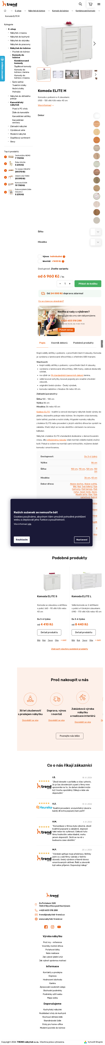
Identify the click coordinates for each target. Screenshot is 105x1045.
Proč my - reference (52, 942)
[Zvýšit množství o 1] (69, 283)
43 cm (94, 478)
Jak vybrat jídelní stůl (53, 957)
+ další (63, 640)
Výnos (52, 256)
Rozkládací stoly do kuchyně (52, 1013)
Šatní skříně (17, 82)
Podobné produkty (83, 343)
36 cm (87, 478)
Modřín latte (81, 494)
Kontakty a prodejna (52, 972)
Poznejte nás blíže (70, 736)
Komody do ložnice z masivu (22, 76)
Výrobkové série (17, 130)
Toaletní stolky (19, 85)
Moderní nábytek (18, 134)
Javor (94, 492)
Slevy (12, 141)
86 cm (94, 462)
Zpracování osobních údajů (52, 987)
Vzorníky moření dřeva (52, 946)
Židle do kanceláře (20, 112)
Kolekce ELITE (43, 412)
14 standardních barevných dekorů (67, 375)
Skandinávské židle (52, 1020)
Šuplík (94, 522)
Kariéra (52, 983)
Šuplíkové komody (22, 66)
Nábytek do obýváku (19, 40)
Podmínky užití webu (52, 994)
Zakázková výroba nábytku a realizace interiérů (82, 712)
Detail (44, 632)
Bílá (74, 486)
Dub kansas (86, 489)
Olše (90, 494)
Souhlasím (22, 539)
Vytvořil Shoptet (96, 1042)
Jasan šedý (85, 492)
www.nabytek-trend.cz (50, 919)
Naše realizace (52, 953)
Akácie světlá (90, 484)
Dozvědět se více (30, 720)
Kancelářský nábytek (16, 103)
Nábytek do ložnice (20, 48)
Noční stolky (18, 88)
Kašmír (94, 497)
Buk (79, 486)
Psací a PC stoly (20, 108)
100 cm (74, 469)
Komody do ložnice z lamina (21, 71)
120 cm (89, 469)
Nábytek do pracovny (20, 44)
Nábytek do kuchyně (19, 37)
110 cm (82, 469)
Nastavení (81, 540)
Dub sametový (89, 495)
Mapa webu (52, 998)
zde (29, 524)
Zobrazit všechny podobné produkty (69, 649)
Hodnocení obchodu (52, 979)
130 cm (95, 470)
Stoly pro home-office (52, 1024)
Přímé (94, 516)
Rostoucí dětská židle (52, 1017)
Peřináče (16, 92)
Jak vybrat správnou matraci (52, 960)
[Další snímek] (94, 43)
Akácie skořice (76, 484)
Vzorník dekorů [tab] (59, 343)
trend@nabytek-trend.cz (52, 914)
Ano (95, 534)
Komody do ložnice (18, 56)
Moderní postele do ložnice (52, 1028)
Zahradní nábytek (18, 126)
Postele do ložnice (21, 52)
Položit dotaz (66, 330)
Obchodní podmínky (52, 990)
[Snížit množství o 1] (60, 283)
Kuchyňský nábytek (52, 1009)
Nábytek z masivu (18, 33)
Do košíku (88, 283)
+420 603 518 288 (71, 320)
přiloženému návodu (56, 440)
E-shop (12, 29)
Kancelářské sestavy (18, 121)
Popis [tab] (42, 343)
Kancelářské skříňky (21, 116)
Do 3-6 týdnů (90, 456)
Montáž (52, 261)
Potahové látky (52, 949)
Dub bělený (87, 486)
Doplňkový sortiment (20, 138)
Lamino (93, 503)
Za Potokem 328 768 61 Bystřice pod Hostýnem (54, 904)
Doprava (52, 976)
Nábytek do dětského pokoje (20, 97)
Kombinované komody (21, 62)
